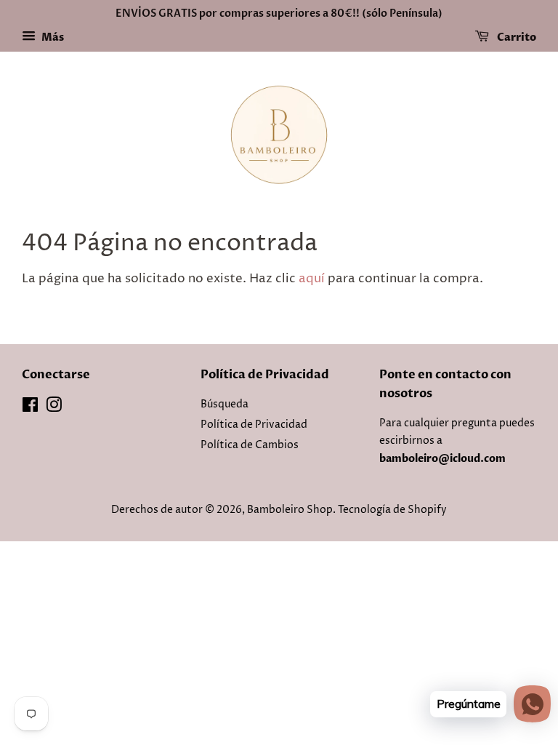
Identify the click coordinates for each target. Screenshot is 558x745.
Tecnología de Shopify (392, 510)
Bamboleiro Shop (290, 510)
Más (51, 37)
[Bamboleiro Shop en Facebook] (30, 408)
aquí (312, 278)
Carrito (515, 37)
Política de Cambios (250, 445)
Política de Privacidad (254, 425)
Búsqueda (224, 404)
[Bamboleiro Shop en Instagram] (54, 408)
